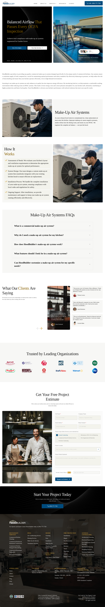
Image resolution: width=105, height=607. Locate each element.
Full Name (58, 414)
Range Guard (67, 556)
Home (11, 571)
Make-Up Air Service (33, 541)
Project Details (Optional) (61, 454)
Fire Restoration (68, 541)
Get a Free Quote (16, 48)
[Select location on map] (98, 449)
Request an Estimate (62, 479)
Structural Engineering (88, 552)
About (11, 573)
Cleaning (48, 535)
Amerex (66, 554)
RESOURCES (62, 3)
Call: (95, 3)
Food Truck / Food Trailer (52, 557)
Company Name (82, 414)
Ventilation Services (32, 543)
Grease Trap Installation (88, 554)
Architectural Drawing (88, 537)
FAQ (10, 581)
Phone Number (82, 422)
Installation (48, 541)
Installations (67, 535)
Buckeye (66, 546)
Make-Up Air (49, 543)
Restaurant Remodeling (15, 554)
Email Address (59, 422)
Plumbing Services (87, 549)
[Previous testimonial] (38, 328)
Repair (65, 538)
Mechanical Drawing (87, 547)
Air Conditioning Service (34, 535)
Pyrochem (66, 551)
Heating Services (31, 538)
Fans (47, 538)
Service (66, 543)
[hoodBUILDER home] (9, 3)
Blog (10, 578)
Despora (93, 597)
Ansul (65, 548)
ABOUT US (43, 3)
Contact (11, 576)
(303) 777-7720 (27, 60)
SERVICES (52, 3)
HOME (35, 3)
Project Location (59, 445)
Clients (11, 584)
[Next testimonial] (41, 328)
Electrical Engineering (88, 540)
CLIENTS (71, 3)
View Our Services (36, 48)
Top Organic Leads (91, 595)
